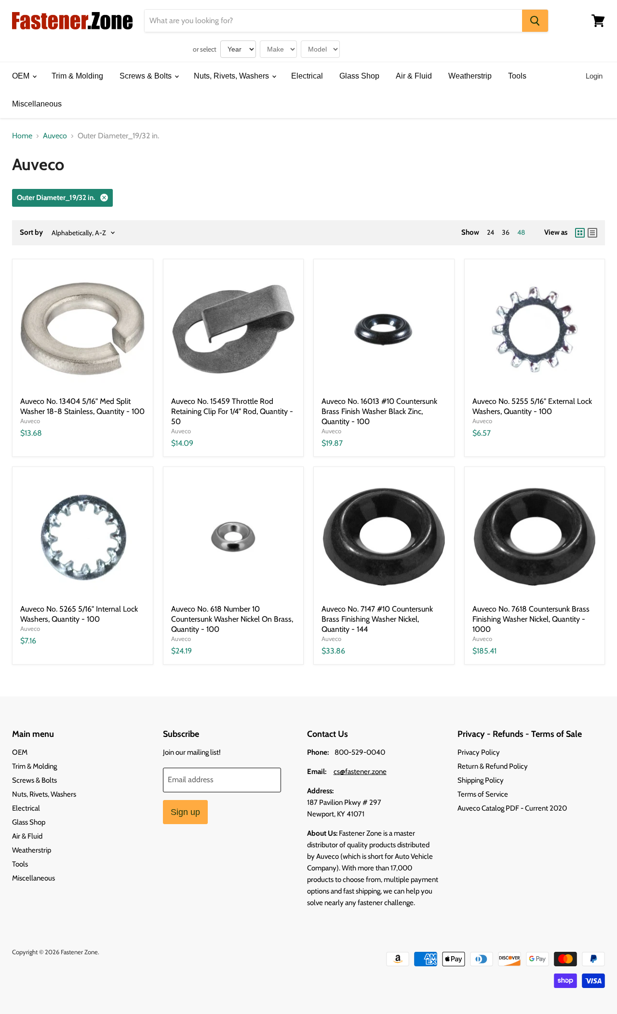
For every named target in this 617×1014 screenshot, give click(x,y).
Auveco (55, 136)
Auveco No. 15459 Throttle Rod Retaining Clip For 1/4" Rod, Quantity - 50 (232, 411)
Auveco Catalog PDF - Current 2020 (512, 808)
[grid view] (580, 233)
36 (506, 232)
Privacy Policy (478, 752)
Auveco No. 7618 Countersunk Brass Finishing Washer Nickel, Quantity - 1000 (531, 619)
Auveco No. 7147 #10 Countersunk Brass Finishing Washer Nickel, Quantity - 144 (377, 619)
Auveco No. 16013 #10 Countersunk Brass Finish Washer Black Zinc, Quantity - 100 (379, 411)
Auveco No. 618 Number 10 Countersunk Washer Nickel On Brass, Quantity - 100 (232, 619)
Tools (517, 76)
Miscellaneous (37, 104)
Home (22, 136)
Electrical (307, 76)
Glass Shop (359, 76)
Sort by (31, 232)
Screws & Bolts (147, 76)
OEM (21, 76)
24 (490, 232)
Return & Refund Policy (492, 766)
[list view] (592, 233)
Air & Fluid (414, 76)
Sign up (185, 812)
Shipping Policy (480, 780)
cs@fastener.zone (360, 771)
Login (594, 76)
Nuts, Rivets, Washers (232, 76)
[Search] (535, 21)
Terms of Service (482, 794)
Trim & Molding (77, 76)
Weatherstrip (470, 76)
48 (521, 232)
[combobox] (333, 21)
